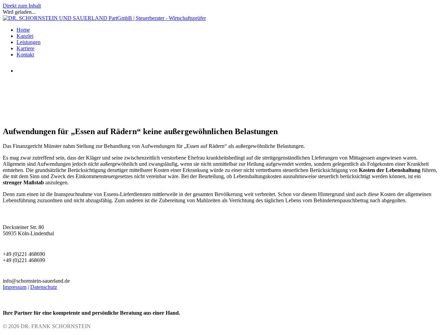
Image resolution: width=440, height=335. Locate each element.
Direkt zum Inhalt (22, 6)
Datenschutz (43, 287)
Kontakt (25, 54)
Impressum (14, 287)
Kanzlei (24, 36)
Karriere (25, 48)
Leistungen (28, 42)
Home (23, 30)
